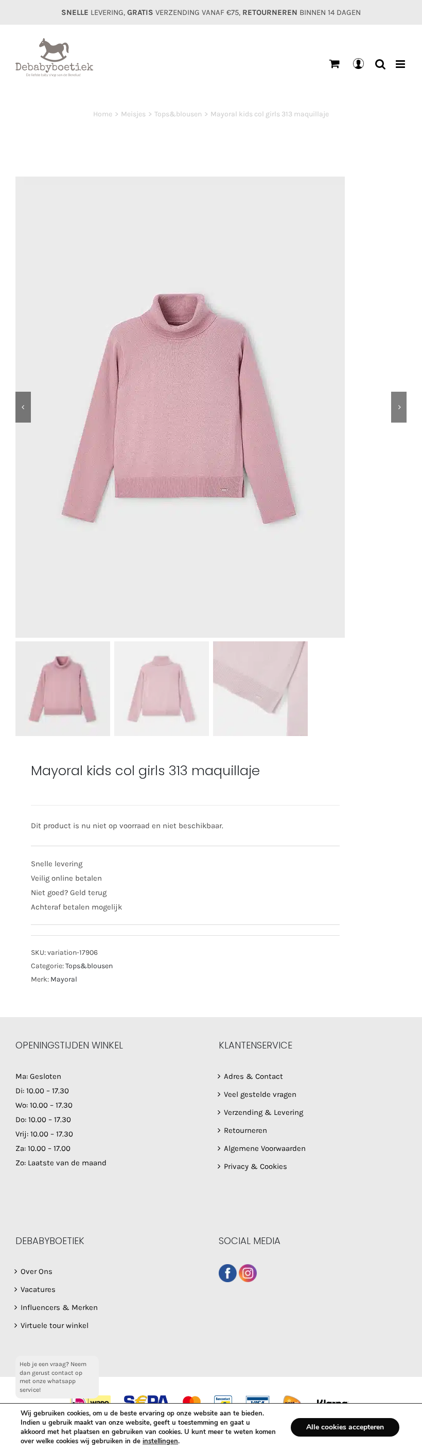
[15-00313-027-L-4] (211, 407)
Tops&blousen (89, 965)
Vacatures (38, 1289)
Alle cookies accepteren (345, 1427)
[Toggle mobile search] (380, 64)
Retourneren (245, 1130)
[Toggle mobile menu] (401, 64)
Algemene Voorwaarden (265, 1148)
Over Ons (36, 1271)
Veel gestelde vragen (260, 1094)
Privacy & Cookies (255, 1166)
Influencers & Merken (59, 1307)
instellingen (160, 1441)
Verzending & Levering (263, 1112)
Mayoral (63, 979)
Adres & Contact (253, 1076)
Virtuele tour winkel (55, 1325)
